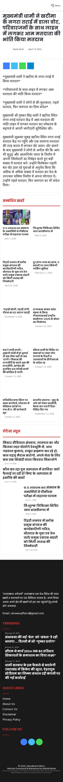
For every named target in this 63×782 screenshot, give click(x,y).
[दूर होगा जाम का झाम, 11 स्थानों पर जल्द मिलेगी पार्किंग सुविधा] (46, 251)
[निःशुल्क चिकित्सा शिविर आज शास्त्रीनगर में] (46, 217)
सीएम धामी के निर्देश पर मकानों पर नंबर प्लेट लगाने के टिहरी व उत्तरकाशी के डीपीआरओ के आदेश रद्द (46, 356)
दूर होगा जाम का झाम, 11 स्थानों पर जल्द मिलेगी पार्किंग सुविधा (46, 265)
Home (6, 699)
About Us (9, 704)
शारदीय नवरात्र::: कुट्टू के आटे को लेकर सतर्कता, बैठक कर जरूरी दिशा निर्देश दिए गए (46, 404)
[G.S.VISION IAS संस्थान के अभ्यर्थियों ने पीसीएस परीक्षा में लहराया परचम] (16, 217)
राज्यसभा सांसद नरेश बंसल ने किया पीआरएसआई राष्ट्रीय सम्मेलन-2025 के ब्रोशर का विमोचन (46, 316)
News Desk (18, 49)
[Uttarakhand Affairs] (31, 5)
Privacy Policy (11, 719)
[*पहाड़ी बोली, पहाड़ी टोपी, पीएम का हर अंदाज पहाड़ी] (16, 298)
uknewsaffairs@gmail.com (27, 613)
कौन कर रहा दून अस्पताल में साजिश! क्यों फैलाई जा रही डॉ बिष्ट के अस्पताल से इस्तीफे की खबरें (31, 473)
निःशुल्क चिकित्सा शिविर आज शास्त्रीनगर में (46, 229)
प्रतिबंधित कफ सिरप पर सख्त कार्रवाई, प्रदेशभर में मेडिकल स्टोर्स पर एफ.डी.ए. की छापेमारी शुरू (16, 406)
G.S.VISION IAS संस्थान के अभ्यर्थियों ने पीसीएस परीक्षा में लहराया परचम (16, 231)
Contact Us (10, 709)
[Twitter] (14, 66)
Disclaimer (9, 714)
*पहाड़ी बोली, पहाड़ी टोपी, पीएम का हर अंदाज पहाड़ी (16, 311)
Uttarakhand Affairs (35, 766)
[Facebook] (6, 66)
